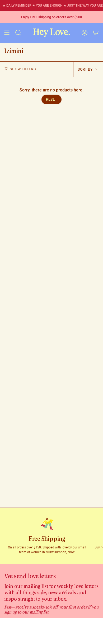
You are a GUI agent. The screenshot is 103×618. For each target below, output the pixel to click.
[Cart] (95, 33)
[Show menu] (7, 33)
